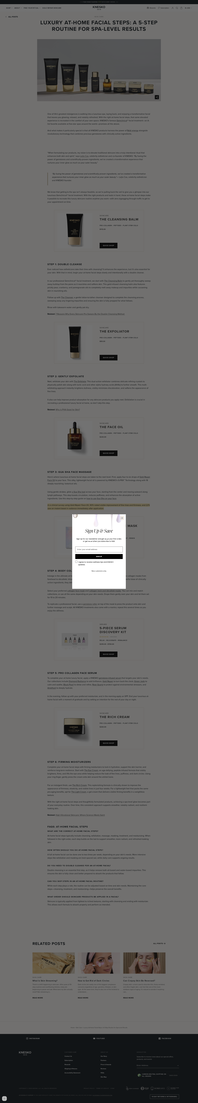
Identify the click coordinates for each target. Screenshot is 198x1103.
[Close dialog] (122, 518)
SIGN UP (99, 556)
